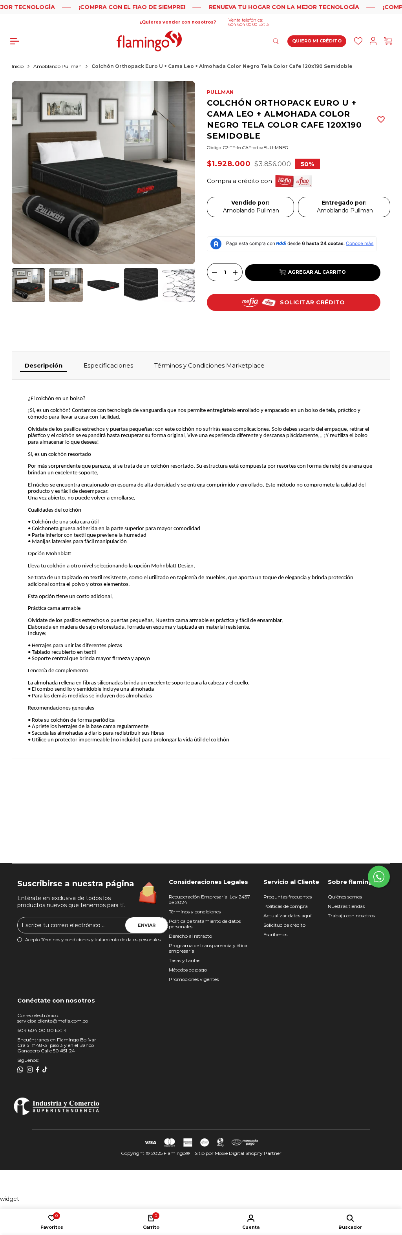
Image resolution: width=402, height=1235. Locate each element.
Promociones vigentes (194, 979)
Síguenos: (28, 1060)
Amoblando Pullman (57, 66)
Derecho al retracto (190, 936)
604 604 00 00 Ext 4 (42, 1030)
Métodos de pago (188, 970)
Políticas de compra (285, 906)
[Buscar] (358, 41)
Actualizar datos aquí (287, 915)
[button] (381, 119)
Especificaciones (108, 365)
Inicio (18, 66)
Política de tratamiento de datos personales (205, 923)
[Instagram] (30, 1070)
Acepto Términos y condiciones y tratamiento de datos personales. (93, 940)
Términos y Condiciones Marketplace (209, 365)
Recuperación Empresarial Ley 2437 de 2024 (209, 899)
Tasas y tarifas (184, 960)
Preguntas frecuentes (287, 897)
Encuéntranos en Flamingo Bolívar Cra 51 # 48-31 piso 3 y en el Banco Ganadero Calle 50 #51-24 (56, 1045)
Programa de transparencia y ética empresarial (208, 948)
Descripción (43, 365)
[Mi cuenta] (373, 41)
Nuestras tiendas (346, 906)
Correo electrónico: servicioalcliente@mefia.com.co (52, 1018)
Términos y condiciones (195, 912)
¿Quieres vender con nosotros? (177, 22)
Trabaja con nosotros (351, 915)
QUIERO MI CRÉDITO (317, 41)
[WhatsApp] (20, 1070)
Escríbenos (275, 934)
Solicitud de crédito (284, 925)
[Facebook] (37, 1070)
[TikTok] (45, 1070)
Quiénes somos (345, 897)
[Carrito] (388, 41)
